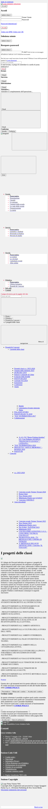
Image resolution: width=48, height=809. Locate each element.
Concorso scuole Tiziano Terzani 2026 (32, 492)
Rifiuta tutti (19, 691)
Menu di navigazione (32, 342)
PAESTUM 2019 (20, 379)
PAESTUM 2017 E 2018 (23, 414)
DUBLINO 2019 (20, 373)
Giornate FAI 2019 (21, 381)
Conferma (12, 131)
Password (25, 20)
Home (7, 316)
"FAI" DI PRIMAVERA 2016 (25, 445)
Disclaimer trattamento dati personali (14, 790)
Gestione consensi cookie (14, 771)
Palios (21, 410)
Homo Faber (23, 494)
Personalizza (6, 691)
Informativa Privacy (12, 761)
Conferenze (18, 385)
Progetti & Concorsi (12, 320)
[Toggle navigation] (18, 165)
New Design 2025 (25, 496)
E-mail (24, 52)
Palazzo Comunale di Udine (24, 375)
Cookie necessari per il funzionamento (14, 712)
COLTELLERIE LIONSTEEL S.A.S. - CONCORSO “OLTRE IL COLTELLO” (33, 533)
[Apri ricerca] (29, 141)
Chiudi (4, 75)
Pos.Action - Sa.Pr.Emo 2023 (29, 527)
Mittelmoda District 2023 (27, 525)
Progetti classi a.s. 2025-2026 (24, 369)
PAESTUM (18, 451)
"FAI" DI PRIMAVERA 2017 (25, 416)
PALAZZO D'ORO (21, 412)
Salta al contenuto (7, 2)
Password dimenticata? (9, 24)
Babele (21, 406)
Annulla (4, 131)
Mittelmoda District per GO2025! (30, 498)
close (3, 175)
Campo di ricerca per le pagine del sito (14, 294)
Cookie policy (10, 757)
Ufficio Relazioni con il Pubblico (17, 763)
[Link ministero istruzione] (11, 4)
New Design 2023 (25, 523)
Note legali (9, 759)
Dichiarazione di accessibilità (15, 765)
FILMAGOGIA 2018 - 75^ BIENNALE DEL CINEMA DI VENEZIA (30, 539)
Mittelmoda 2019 (25, 529)
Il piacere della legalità (22, 377)
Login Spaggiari (12, 60)
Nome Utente (26, 17)
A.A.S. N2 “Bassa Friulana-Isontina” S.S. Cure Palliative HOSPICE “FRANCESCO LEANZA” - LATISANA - (32, 440)
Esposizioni (18, 383)
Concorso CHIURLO (26, 500)
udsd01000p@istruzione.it (28, 741)
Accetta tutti (35, 691)
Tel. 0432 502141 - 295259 (18, 739)
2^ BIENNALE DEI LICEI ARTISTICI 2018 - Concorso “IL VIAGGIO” (31, 545)
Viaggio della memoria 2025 (24, 371)
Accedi (4, 6)
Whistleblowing (11, 769)
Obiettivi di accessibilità (13, 767)
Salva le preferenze (18, 720)
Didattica (8, 318)
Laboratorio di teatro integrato (29, 408)
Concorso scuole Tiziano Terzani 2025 (32, 521)
